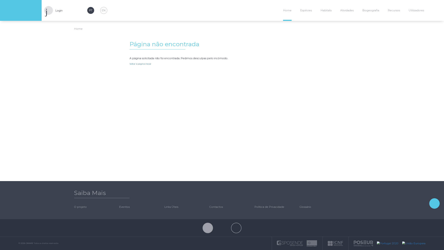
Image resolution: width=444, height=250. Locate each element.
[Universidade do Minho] (312, 243)
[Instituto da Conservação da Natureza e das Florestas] (335, 243)
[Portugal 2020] (387, 243)
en (104, 10)
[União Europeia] (413, 243)
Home (287, 10)
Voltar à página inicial (140, 63)
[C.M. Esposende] (289, 243)
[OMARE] (21, 10)
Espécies (306, 10)
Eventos (124, 207)
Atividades (347, 10)
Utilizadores (416, 10)
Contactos (216, 207)
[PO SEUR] (363, 243)
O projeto (80, 207)
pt (90, 10)
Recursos (394, 10)
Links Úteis (171, 207)
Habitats (326, 10)
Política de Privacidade (269, 207)
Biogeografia (370, 10)
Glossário (305, 207)
